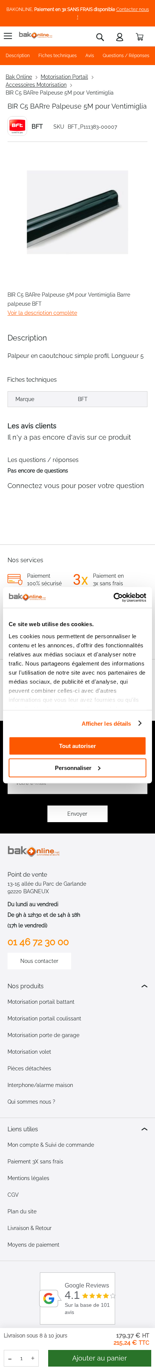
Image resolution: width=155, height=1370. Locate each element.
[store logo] (36, 35)
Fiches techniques (57, 55)
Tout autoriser (77, 746)
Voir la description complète (42, 313)
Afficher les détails (106, 723)
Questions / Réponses (126, 55)
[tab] (77, 986)
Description (18, 55)
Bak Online (19, 77)
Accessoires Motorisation (36, 85)
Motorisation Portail (64, 77)
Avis (89, 55)
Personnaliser (73, 767)
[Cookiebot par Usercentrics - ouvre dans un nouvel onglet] (113, 597)
